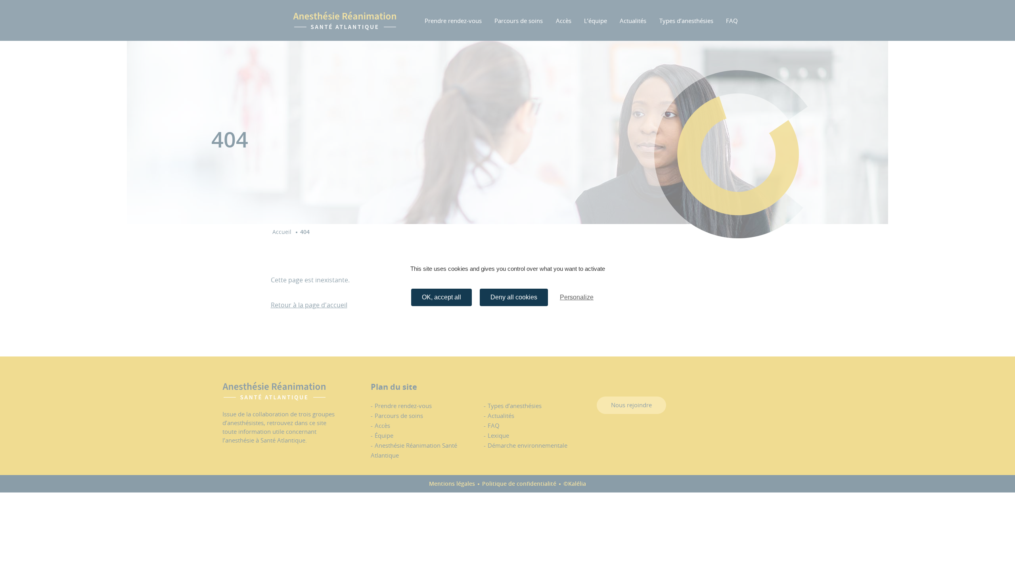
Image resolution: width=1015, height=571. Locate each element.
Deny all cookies (513, 297)
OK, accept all (441, 297)
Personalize (577, 297)
